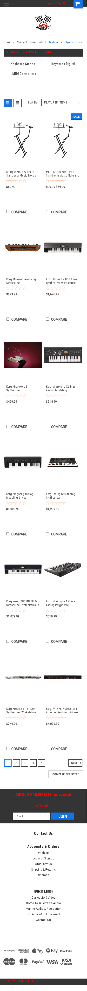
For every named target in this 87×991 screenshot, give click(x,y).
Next (74, 763)
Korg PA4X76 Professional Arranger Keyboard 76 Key (62, 710)
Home (8, 42)
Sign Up (61, 3)
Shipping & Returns (43, 869)
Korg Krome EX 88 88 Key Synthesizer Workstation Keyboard (61, 281)
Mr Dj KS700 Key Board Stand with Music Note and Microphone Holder (62, 173)
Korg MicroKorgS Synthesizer (16, 388)
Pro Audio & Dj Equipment (43, 914)
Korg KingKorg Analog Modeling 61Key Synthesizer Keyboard (19, 496)
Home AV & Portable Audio (43, 903)
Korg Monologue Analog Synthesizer (21, 281)
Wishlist (43, 853)
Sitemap (43, 875)
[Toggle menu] (6, 6)
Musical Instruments (30, 42)
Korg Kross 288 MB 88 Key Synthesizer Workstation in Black (22, 603)
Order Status (43, 864)
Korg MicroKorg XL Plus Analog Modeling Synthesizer (61, 388)
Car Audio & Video (43, 897)
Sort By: (32, 102)
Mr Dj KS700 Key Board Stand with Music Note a (21, 173)
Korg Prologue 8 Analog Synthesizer (60, 495)
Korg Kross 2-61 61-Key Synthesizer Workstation (21, 710)
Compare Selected (65, 774)
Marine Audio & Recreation (43, 908)
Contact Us (43, 920)
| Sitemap (34, 981)
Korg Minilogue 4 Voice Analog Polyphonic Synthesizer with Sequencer (60, 603)
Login (47, 3)
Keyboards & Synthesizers (65, 42)
